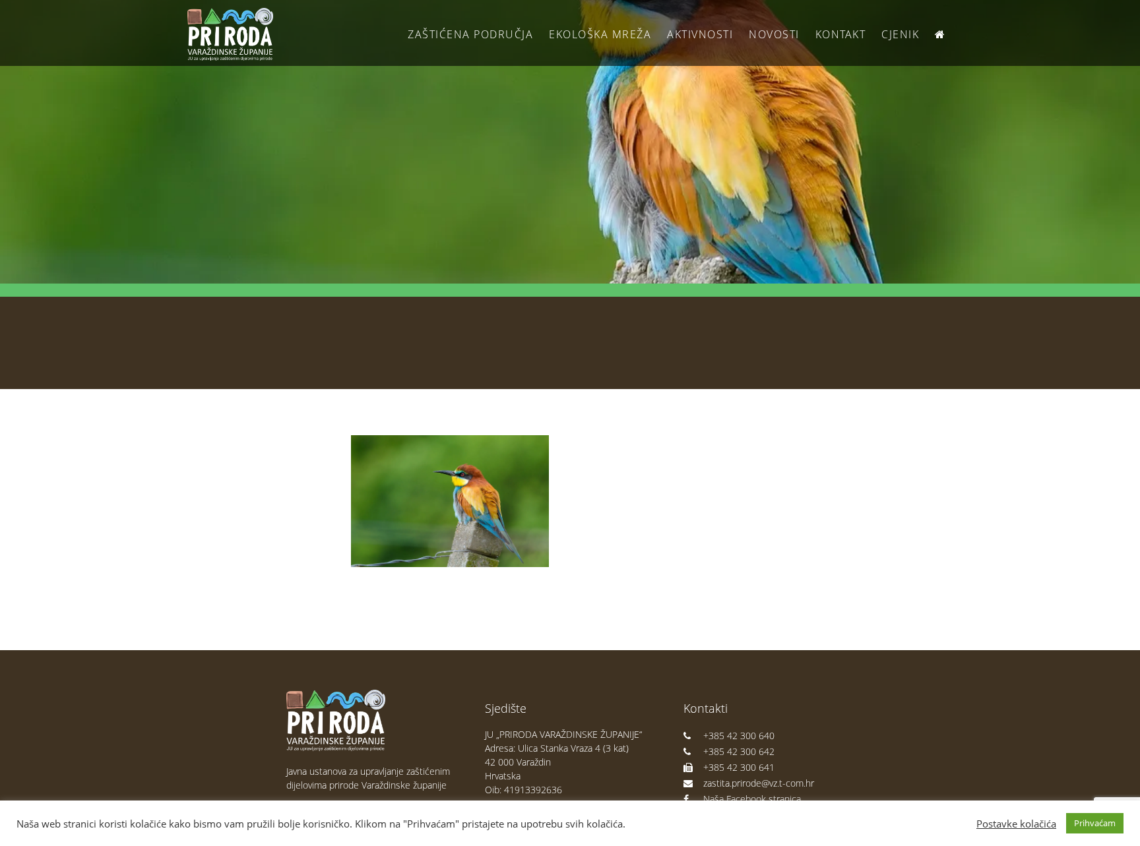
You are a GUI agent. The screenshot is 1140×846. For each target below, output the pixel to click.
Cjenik (900, 34)
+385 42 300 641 (739, 767)
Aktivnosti (700, 34)
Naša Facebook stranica (752, 799)
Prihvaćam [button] (1095, 823)
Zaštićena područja (470, 34)
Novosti (774, 34)
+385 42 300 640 (739, 735)
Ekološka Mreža (600, 34)
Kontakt (840, 34)
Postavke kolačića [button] (1016, 824)
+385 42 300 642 (739, 751)
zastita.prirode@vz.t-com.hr (758, 783)
